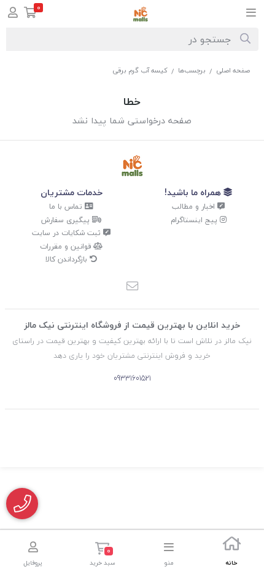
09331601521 (132, 378)
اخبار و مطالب (194, 206)
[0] (30, 13)
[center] (245, 39)
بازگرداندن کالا (67, 259)
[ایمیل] (132, 287)
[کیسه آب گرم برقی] (132, 166)
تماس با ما (67, 206)
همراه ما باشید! (194, 192)
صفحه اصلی (233, 70)
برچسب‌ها (192, 70)
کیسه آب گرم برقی (140, 70)
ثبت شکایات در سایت (67, 232)
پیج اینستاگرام (195, 220)
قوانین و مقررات (66, 246)
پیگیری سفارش (66, 220)
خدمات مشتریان (72, 192)
